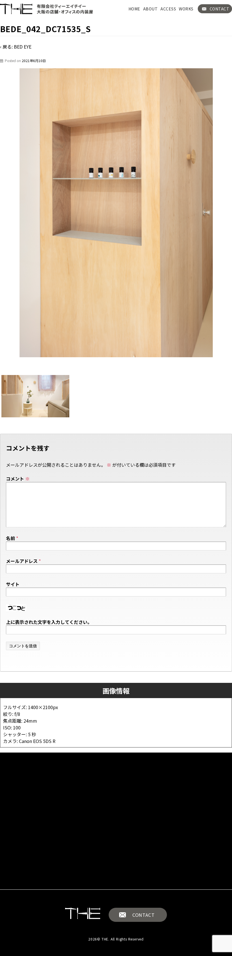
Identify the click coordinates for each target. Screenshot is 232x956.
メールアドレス (22, 561)
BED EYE (22, 46)
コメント (18, 478)
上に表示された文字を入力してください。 (49, 622)
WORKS (186, 9)
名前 (10, 538)
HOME (134, 9)
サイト (13, 584)
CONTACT (143, 914)
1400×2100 (40, 707)
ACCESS (168, 9)
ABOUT (150, 9)
